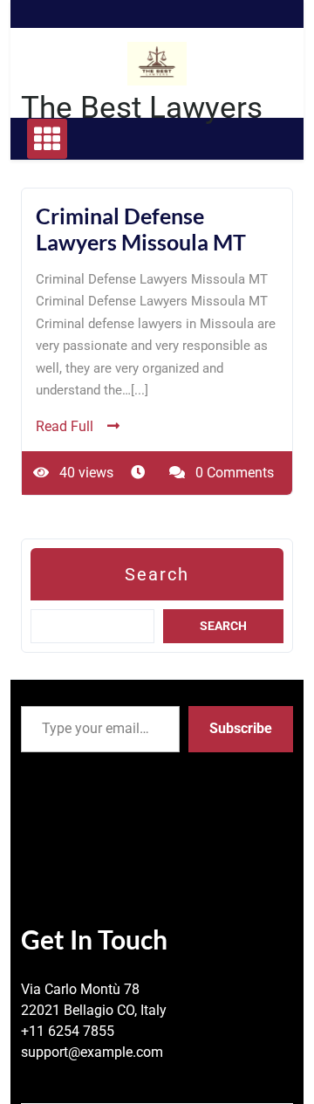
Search (157, 574)
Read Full (64, 426)
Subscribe (240, 728)
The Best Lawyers (142, 108)
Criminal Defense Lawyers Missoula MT (141, 228)
